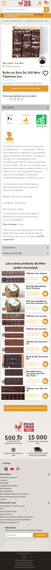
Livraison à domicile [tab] (12, 253)
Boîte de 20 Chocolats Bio (37, 357)
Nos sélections (5, 488)
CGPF (24, 558)
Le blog (3, 499)
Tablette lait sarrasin (36, 329)
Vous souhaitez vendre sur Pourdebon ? (15, 520)
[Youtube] (12, 469)
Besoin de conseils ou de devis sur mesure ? (17, 517)
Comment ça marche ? (9, 477)
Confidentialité (34, 541)
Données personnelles (24, 565)
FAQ (1, 509)
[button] (26, 88)
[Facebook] (6, 469)
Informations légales (24, 560)
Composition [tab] (9, 247)
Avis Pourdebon (6, 491)
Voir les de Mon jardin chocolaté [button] (25, 408)
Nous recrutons (6, 514)
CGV (24, 556)
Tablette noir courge (36, 316)
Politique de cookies (24, 563)
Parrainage (4, 483)
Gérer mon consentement (25, 567)
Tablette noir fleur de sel (36, 389)
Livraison (3, 480)
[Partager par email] (22, 99)
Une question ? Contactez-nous (12, 506)
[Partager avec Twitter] (11, 99)
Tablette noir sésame (36, 273)
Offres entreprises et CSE (9, 522)
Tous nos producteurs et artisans (13, 497)
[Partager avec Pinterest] (18, 99)
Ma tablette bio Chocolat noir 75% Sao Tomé (35, 373)
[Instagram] (18, 469)
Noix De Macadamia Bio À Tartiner (36, 287)
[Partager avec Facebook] (14, 99)
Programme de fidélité (9, 486)
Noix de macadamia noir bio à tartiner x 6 (36, 302)
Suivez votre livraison (8, 511)
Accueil (6, 21)
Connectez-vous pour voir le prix (25, 88)
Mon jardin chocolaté (13, 63)
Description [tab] (8, 107)
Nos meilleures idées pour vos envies (14, 494)
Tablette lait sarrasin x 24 (37, 343)
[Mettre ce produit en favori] (46, 74)
